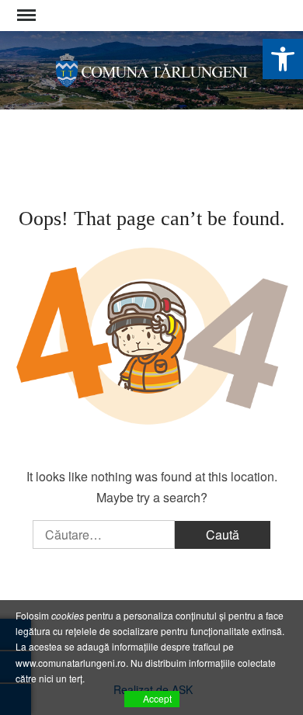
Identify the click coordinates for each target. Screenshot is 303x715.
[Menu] (24, 15)
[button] (283, 59)
